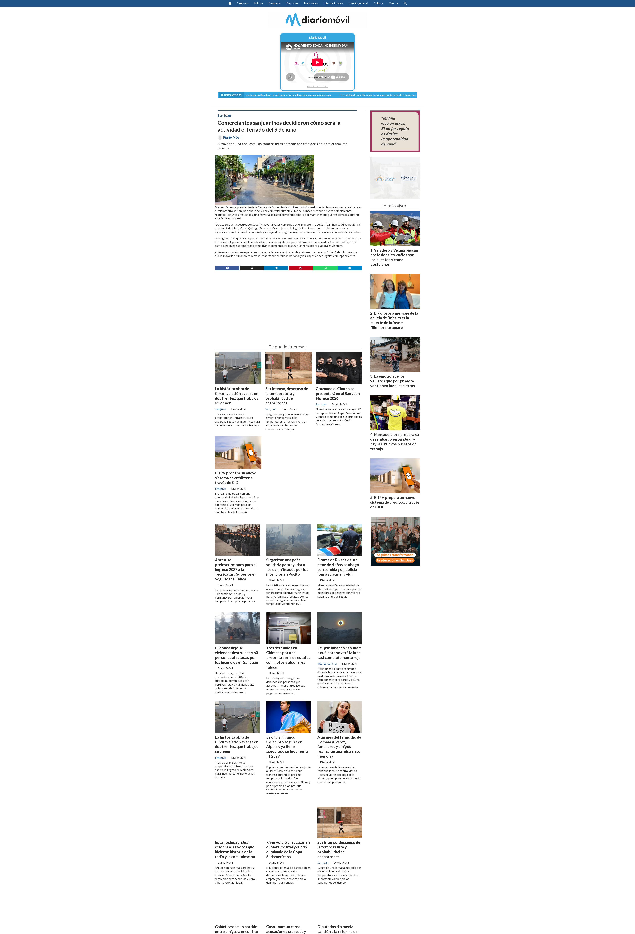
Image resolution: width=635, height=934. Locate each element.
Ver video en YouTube (317, 86)
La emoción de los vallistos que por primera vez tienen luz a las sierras (392, 381)
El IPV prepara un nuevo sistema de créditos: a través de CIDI (235, 478)
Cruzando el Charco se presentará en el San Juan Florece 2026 (338, 393)
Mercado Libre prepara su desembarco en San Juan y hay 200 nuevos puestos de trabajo (394, 441)
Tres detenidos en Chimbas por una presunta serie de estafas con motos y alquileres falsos (317, 95)
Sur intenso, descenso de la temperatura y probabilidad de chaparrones (286, 395)
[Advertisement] (288, 299)
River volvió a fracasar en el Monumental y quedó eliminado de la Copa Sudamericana (288, 849)
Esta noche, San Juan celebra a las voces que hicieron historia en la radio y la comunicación (235, 849)
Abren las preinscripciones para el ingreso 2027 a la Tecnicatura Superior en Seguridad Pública (236, 569)
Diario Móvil (232, 137)
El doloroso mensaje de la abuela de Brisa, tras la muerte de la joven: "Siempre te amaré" (394, 320)
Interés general (358, 3)
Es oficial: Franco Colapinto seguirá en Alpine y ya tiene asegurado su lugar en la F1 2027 (287, 746)
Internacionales (333, 3)
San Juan (242, 3)
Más (391, 3)
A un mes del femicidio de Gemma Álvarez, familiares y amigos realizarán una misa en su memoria (339, 746)
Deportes (292, 3)
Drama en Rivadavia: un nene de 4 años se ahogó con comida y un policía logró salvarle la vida (338, 566)
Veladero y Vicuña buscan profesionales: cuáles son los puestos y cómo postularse (394, 257)
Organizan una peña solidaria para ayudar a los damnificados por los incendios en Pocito (287, 566)
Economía (275, 3)
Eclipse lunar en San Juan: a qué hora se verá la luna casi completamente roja (339, 653)
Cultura (378, 3)
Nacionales (311, 3)
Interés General (327, 663)
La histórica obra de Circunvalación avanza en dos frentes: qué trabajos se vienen (236, 395)
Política (258, 3)
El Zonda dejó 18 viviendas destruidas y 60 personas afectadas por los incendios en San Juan (236, 655)
